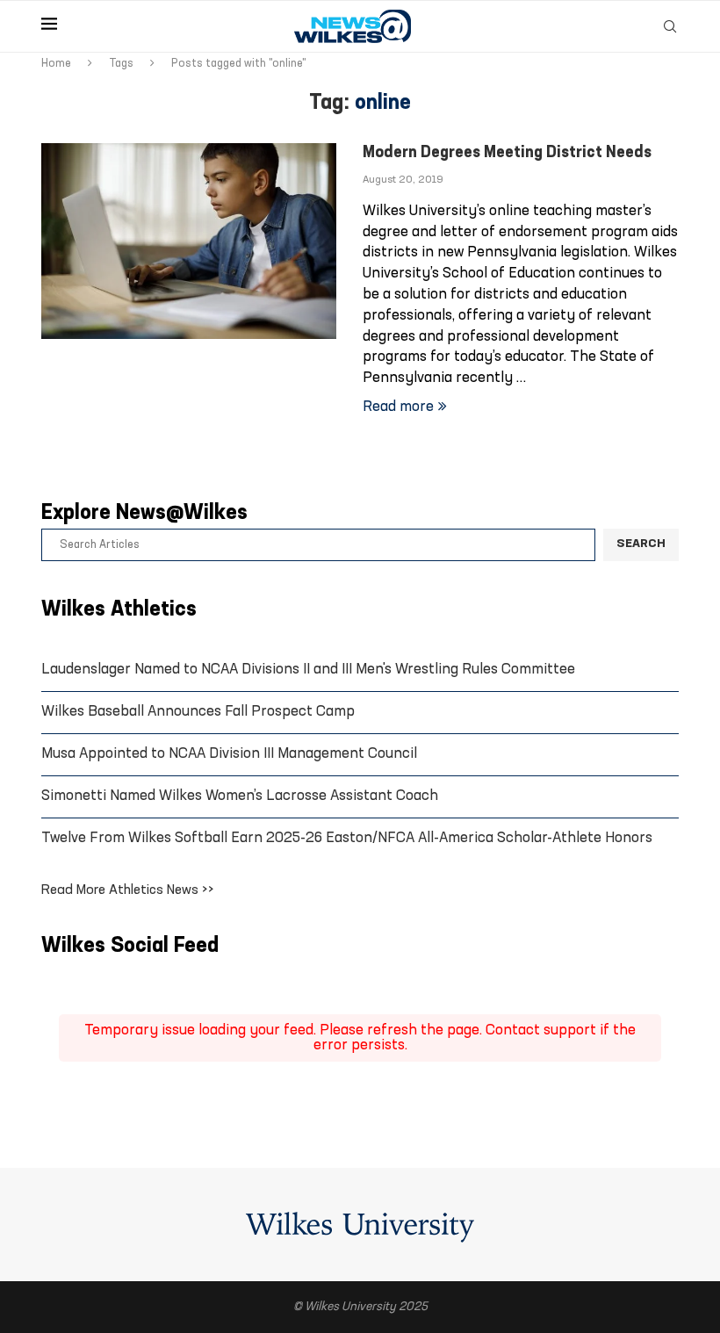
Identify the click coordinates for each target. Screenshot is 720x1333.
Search (641, 544)
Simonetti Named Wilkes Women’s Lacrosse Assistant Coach (239, 796)
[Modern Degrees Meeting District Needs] (188, 241)
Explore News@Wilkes (144, 513)
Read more (398, 407)
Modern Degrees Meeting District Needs (507, 153)
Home (56, 63)
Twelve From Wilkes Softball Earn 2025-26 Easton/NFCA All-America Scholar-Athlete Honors (346, 838)
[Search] (670, 26)
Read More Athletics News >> (127, 890)
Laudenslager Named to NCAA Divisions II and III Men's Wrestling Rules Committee (308, 669)
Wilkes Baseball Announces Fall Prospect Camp (198, 711)
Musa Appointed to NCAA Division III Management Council (229, 753)
